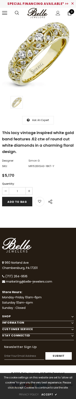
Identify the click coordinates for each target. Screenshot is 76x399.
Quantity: (8, 184)
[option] (38, 54)
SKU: (5, 166)
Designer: (8, 160)
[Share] (49, 201)
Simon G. (34, 160)
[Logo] (37, 13)
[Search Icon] (17, 13)
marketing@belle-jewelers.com (29, 281)
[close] (72, 4)
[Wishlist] (39, 201)
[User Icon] (58, 13)
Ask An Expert (40, 120)
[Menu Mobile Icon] (4, 13)
